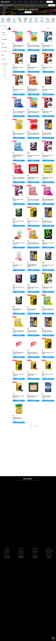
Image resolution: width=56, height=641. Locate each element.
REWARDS (31, 1)
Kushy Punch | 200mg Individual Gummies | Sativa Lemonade (19, 331)
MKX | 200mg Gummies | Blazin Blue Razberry (18, 396)
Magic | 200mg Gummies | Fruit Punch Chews (48, 90)
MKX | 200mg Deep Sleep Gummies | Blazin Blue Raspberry (32, 265)
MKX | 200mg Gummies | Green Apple (48, 374)
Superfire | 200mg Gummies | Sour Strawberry (47, 156)
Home (2, 25)
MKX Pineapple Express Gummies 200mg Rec (31, 309)
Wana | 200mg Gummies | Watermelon (17, 265)
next (36, 425)
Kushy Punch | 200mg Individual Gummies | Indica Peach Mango (33, 200)
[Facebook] (6, 557)
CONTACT (41, 1)
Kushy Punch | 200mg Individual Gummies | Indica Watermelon (19, 178)
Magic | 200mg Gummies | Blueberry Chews (32, 67)
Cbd (4, 68)
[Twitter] (8, 557)
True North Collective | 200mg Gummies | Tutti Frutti (18, 353)
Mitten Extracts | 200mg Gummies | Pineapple (17, 418)
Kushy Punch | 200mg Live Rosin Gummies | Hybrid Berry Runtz (33, 112)
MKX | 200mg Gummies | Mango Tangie (33, 221)
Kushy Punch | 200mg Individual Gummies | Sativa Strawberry (48, 200)
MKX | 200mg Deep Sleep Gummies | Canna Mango (46, 134)
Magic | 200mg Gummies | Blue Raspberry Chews (33, 288)
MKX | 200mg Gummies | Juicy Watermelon (18, 374)
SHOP (15, 1)
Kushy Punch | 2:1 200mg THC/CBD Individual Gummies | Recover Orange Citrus (33, 90)
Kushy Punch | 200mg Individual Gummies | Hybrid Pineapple (33, 243)
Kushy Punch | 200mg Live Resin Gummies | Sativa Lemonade (19, 134)
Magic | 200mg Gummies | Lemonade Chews (17, 309)
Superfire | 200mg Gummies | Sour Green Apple (47, 288)
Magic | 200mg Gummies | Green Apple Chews (48, 243)
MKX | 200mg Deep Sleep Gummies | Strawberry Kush (47, 221)
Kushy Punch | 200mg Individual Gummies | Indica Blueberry (19, 112)
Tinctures (4, 74)
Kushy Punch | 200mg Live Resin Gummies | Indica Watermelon (33, 134)
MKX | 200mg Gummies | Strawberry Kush (31, 374)
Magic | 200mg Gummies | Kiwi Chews (18, 221)
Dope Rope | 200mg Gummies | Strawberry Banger (33, 178)
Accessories (5, 65)
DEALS (26, 1)
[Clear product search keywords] (8, 29)
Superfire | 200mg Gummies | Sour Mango (18, 90)
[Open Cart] (53, 638)
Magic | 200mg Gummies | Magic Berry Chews (33, 156)
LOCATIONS (20, 1)
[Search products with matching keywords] (54, 2)
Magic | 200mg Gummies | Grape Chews (19, 288)
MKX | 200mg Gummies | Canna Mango (48, 353)
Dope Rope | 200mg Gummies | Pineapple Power (48, 178)
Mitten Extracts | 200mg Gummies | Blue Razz (46, 396)
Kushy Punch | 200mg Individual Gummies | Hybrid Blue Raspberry (19, 156)
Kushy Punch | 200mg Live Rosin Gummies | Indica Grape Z (19, 46)
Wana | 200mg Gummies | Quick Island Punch (19, 243)
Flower (4, 71)
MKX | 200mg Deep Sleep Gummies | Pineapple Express (32, 353)
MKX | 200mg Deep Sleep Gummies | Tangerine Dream (47, 331)
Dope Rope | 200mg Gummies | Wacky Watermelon (33, 396)
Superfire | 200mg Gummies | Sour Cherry (47, 67)
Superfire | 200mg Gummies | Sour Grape (18, 200)
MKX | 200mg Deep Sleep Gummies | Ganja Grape (32, 331)
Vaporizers (5, 77)
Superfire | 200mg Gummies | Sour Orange (18, 67)
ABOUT (36, 1)
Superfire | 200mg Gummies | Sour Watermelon (47, 112)
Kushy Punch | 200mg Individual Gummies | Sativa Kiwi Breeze (48, 309)
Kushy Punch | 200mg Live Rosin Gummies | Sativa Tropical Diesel (33, 46)
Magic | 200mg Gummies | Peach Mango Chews (48, 265)
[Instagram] (5, 557)
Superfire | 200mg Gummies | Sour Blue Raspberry (47, 46)
